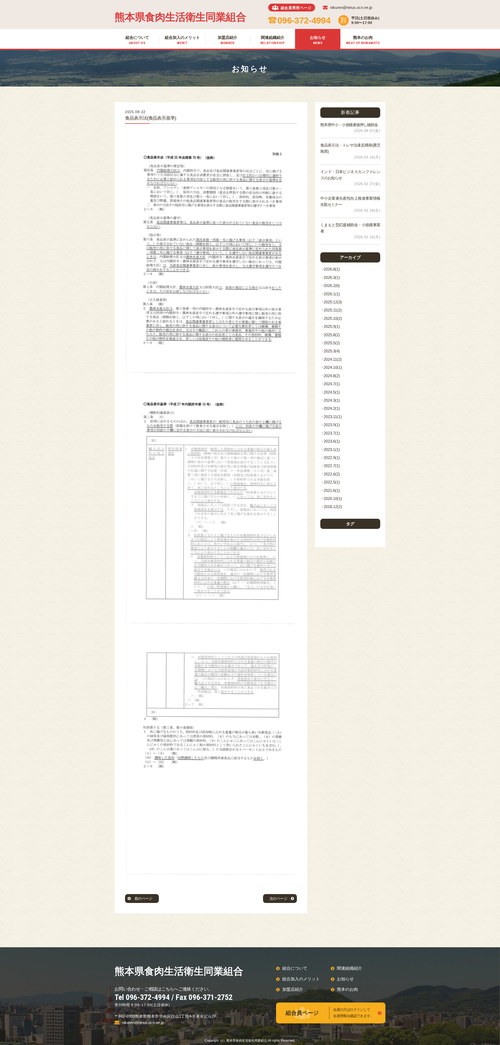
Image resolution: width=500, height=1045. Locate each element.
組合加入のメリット (301, 979)
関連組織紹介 (349, 968)
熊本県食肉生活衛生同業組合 (180, 17)
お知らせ (345, 979)
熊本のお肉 (347, 989)
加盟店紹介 (292, 989)
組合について (294, 968)
